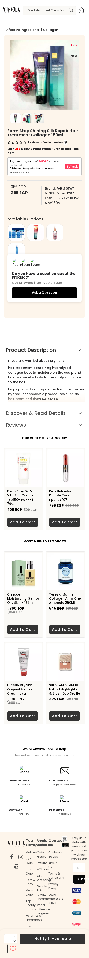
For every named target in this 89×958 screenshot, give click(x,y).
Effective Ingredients (22, 29)
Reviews (16, 424)
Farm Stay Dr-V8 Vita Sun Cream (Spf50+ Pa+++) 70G (20, 497)
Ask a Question (44, 292)
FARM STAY (65, 188)
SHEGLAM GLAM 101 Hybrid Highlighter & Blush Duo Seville (64, 689)
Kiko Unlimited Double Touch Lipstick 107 (60, 495)
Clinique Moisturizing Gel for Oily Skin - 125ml (23, 598)
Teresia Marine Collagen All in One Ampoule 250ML (65, 598)
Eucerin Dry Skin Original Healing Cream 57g (20, 689)
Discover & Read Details (36, 413)
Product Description (31, 350)
